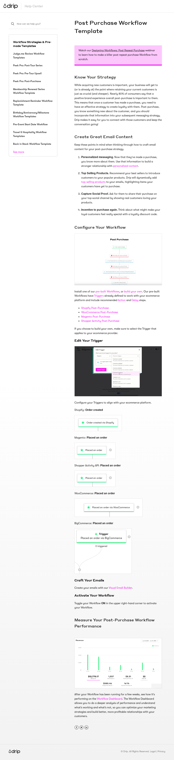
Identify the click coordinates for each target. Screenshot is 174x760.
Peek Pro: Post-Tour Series (27, 65)
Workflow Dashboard (109, 698)
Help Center (34, 6)
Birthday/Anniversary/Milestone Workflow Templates (31, 114)
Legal (153, 751)
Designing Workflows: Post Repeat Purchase (118, 50)
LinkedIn (86, 727)
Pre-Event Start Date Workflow (30, 124)
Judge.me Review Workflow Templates (28, 55)
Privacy (161, 751)
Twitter (81, 727)
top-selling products (93, 182)
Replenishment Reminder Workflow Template (33, 102)
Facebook (76, 727)
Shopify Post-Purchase (95, 308)
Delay (135, 300)
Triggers (99, 295)
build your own (133, 291)
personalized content (125, 166)
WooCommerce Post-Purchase (100, 312)
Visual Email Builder (120, 587)
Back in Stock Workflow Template (32, 143)
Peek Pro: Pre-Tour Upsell (27, 73)
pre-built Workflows (107, 291)
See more (18, 152)
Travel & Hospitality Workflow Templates (30, 134)
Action (122, 300)
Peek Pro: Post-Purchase (27, 81)
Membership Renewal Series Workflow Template (29, 91)
